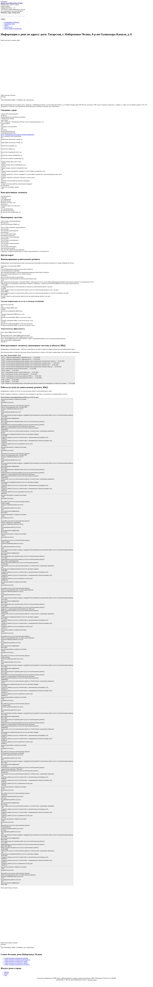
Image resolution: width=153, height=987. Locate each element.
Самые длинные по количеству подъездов (17, 964)
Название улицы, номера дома (10, 12)
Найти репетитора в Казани (9, 943)
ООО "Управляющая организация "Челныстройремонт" (18, 134)
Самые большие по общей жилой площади (17, 959)
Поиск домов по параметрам (13, 28)
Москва (6, 972)
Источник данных (92, 980)
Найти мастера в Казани (8, 95)
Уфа (5, 975)
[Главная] (4, 1)
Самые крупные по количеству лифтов (16, 963)
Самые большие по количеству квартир (16, 958)
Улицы (6, 25)
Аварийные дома (9, 24)
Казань (6, 973)
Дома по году (8, 27)
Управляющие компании (11, 22)
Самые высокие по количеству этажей (15, 961)
